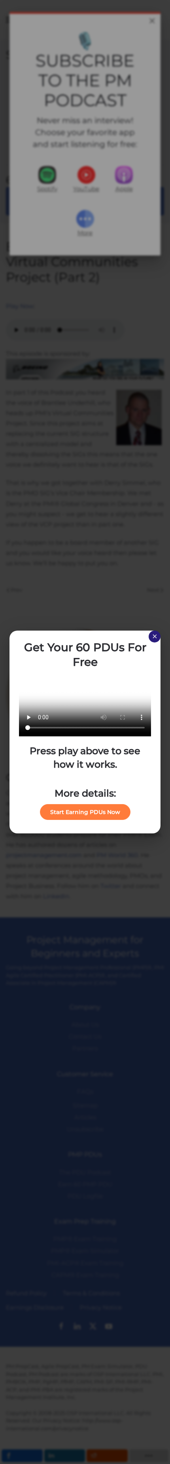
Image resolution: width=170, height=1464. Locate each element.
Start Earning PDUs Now (85, 812)
